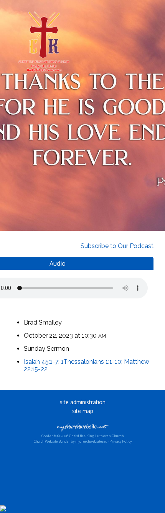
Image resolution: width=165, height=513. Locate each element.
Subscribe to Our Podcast (116, 246)
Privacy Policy (120, 441)
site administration (83, 402)
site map (82, 411)
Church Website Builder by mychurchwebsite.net (70, 441)
